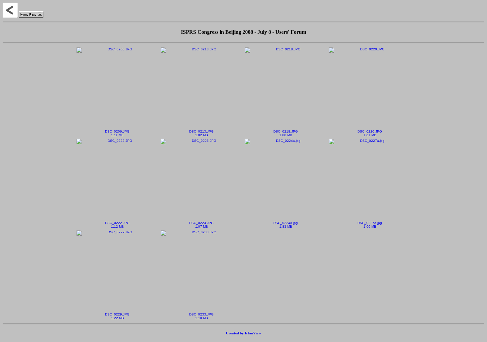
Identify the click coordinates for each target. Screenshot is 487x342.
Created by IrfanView (243, 333)
